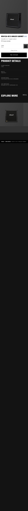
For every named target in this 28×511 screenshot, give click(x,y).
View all (25, 94)
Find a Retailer (14, 54)
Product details (6, 41)
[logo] (5, 6)
